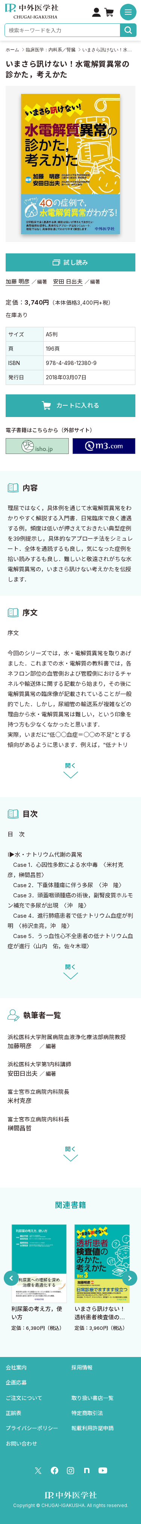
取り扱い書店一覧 (92, 1398)
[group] (55, 1278)
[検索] (128, 30)
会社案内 (16, 1367)
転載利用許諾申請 (92, 1428)
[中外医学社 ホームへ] (31, 13)
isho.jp (37, 446)
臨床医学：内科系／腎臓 (51, 50)
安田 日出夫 (68, 281)
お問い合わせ (21, 1443)
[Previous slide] (11, 1278)
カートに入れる (77, 405)
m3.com (104, 446)
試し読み (76, 262)
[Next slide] (129, 1278)
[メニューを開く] (128, 12)
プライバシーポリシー (32, 1428)
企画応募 (16, 1382)
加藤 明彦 (18, 281)
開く (70, 765)
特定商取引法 (87, 1413)
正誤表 (13, 1413)
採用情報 (81, 1367)
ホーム (12, 50)
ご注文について (24, 1398)
